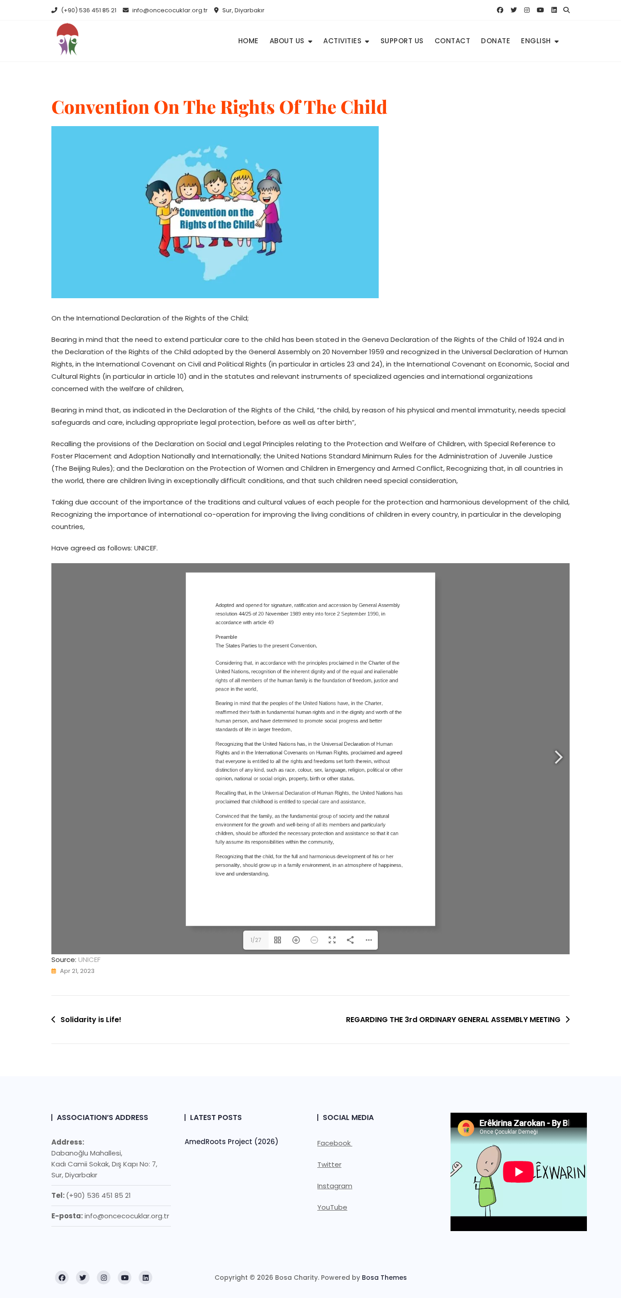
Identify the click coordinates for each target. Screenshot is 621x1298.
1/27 (255, 940)
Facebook (334, 1143)
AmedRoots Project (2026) (232, 1141)
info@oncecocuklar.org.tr (169, 10)
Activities (342, 41)
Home (248, 41)
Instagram (334, 1186)
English (536, 41)
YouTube (332, 1207)
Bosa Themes (384, 1277)
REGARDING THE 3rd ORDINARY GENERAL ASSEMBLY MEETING (453, 1019)
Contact (453, 41)
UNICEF (89, 959)
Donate (495, 41)
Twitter (329, 1164)
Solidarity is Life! (90, 1019)
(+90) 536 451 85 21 (88, 10)
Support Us (402, 41)
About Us (287, 41)
